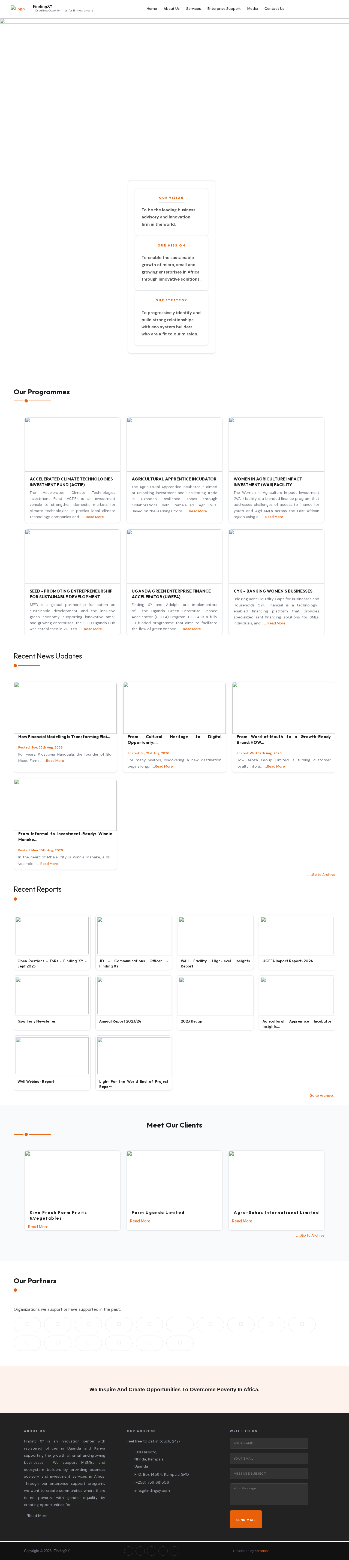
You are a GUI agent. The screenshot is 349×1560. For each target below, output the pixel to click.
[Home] (18, 9)
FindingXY (42, 6)
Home (152, 8)
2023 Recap (191, 1021)
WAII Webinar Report (36, 1081)
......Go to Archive (321, 874)
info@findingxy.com (152, 1490)
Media (252, 8)
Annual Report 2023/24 (120, 1021)
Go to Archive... (322, 1095)
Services (193, 8)
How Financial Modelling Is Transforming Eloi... (64, 736)
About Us (172, 8)
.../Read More (35, 1515)
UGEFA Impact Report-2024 (288, 960)
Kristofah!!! (262, 1551)
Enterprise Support (224, 8)
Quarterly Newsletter (36, 1021)
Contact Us (274, 8)
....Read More (93, 517)
